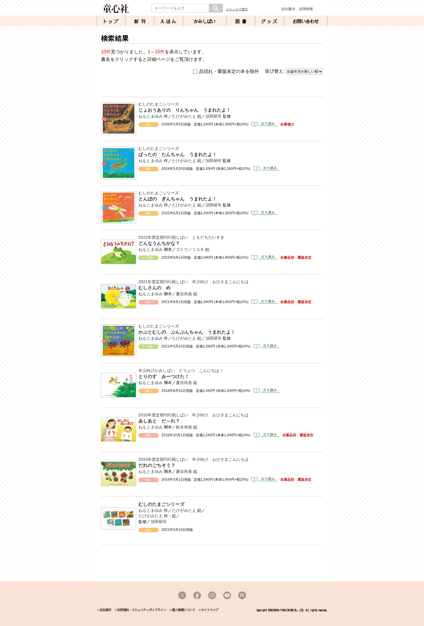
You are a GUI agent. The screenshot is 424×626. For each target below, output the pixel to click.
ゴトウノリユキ (190, 249)
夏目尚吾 (184, 294)
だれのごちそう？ (156, 465)
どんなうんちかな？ (159, 243)
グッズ (269, 21)
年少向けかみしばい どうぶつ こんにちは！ (180, 370)
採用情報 (306, 9)
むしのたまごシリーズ (158, 104)
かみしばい (204, 21)
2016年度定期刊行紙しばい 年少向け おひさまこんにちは (193, 415)
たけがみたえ (184, 116)
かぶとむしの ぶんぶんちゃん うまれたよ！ (186, 332)
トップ (111, 21)
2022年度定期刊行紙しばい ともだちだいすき (181, 237)
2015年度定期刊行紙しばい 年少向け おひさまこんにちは (193, 459)
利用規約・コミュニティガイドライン (141, 610)
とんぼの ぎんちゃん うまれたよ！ (177, 198)
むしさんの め (154, 287)
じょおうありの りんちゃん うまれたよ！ (184, 110)
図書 (242, 21)
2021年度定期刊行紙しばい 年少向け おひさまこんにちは (193, 281)
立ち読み (264, 124)
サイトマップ (209, 610)
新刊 (141, 21)
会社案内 (288, 9)
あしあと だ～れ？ (159, 420)
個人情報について (183, 610)
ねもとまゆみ (150, 116)
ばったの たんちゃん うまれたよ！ (177, 154)
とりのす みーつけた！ (163, 376)
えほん (168, 21)
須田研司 (213, 116)
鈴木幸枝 (184, 427)
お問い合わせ (306, 21)
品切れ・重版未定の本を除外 (229, 71)
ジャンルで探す (237, 9)
